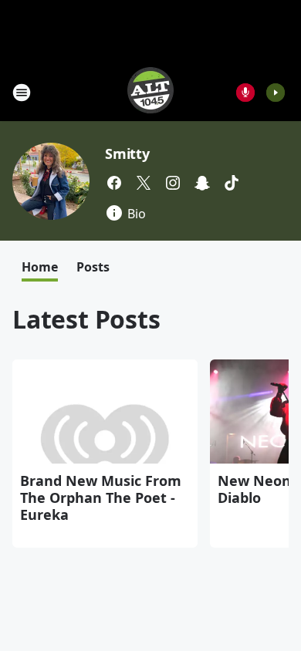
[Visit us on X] (143, 183)
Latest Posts (86, 319)
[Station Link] (150, 92)
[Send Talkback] (245, 92)
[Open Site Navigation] (21, 92)
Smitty (127, 153)
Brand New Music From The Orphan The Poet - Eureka (100, 497)
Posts (93, 266)
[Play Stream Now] (275, 92)
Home (40, 266)
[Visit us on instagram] (173, 183)
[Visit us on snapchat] (202, 183)
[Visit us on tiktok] (231, 183)
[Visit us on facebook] (114, 183)
